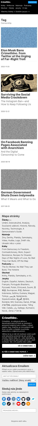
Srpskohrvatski (8, 299)
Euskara (23, 293)
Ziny (4, 237)
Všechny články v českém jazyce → (15, 12)
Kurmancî (30, 308)
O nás (25, 8)
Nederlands (21, 296)
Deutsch (29, 281)
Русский (6, 287)
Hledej (11, 8)
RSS (10, 220)
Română (5, 302)
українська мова (19, 305)
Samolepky (27, 237)
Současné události (10, 226)
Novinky (5, 229)
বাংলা (12, 302)
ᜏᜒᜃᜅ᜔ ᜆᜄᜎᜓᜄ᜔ (14, 311)
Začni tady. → (29, 356)
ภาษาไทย (6, 305)
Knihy (3, 5)
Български (12, 290)
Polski (13, 287)
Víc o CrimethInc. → (26, 346)
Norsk (4, 311)
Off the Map (22, 261)
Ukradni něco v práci (11, 243)
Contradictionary (9, 252)
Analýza (25, 223)
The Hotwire (13, 270)
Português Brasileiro (20, 284)
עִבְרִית (32, 302)
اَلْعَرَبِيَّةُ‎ (19, 299)
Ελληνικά (21, 287)
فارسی (12, 296)
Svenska (18, 302)
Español (13, 281)
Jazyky (18, 8)
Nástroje (19, 5)
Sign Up (32, 384)
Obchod (4, 8)
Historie (23, 226)
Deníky (10, 237)
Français (6, 284)
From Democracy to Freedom (15, 249)
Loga (17, 240)
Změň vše (25, 240)
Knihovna (10, 5)
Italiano (21, 281)
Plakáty (17, 237)
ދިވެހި (15, 308)
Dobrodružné (15, 223)
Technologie (16, 229)
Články (5, 220)
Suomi (30, 287)
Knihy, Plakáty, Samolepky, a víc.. (17, 275)
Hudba (11, 240)
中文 (20, 290)
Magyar (31, 293)
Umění (5, 223)
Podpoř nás (32, 2)
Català (9, 308)
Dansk (26, 302)
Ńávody (31, 226)
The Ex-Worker (9, 267)
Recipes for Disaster (22, 255)
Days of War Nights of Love (14, 258)
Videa (4, 240)
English (5, 281)
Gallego (21, 308)
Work (20, 252)
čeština (15, 293)
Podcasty (27, 5)
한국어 (26, 299)
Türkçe (5, 296)
